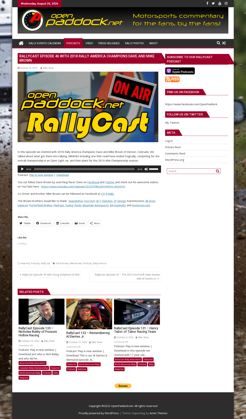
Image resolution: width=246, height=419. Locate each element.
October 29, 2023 (30, 340)
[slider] (154, 168)
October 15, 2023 (78, 342)
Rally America (100, 263)
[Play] (22, 169)
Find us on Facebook (183, 92)
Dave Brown (62, 263)
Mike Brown (76, 263)
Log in (169, 141)
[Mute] (146, 169)
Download (62, 175)
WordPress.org (174, 160)
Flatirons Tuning (63, 205)
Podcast (35, 263)
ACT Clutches (104, 201)
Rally (55, 372)
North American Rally (30, 372)
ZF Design (120, 201)
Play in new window (41, 175)
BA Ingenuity (118, 205)
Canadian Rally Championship (34, 367)
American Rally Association (32, 363)
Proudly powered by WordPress (99, 413)
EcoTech (89, 201)
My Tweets (172, 122)
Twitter (110, 182)
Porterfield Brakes (40, 205)
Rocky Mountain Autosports (91, 205)
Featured (25, 263)
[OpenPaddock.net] (123, 32)
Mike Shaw (48, 67)
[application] (89, 169)
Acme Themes (158, 413)
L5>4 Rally (108, 193)
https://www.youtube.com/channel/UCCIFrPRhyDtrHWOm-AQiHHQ (83, 186)
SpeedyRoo (76, 201)
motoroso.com (141, 205)
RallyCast (45, 263)
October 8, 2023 (124, 337)
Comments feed (175, 153)
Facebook (93, 182)
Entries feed (172, 147)
